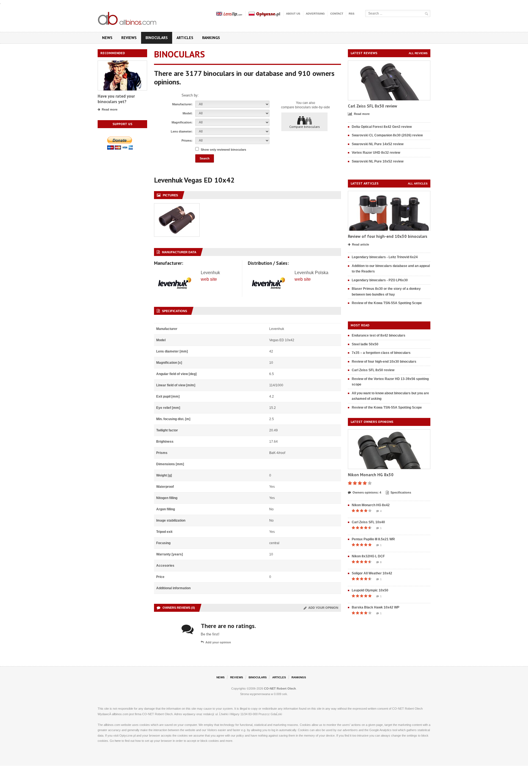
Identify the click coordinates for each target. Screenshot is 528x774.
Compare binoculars (304, 127)
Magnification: (182, 122)
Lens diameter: (182, 131)
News (107, 37)
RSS (351, 13)
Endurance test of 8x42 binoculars (378, 335)
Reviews (129, 37)
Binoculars (156, 37)
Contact (336, 13)
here (118, 740)
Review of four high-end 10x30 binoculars (387, 236)
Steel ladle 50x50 (365, 344)
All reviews (418, 53)
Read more (109, 109)
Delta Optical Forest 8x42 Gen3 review (382, 127)
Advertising (315, 13)
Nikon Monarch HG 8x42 (371, 505)
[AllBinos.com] (128, 17)
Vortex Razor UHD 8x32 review (376, 153)
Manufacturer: (182, 104)
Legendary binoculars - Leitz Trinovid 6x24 (385, 257)
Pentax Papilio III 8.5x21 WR (373, 539)
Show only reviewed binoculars (223, 149)
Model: (188, 113)
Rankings (211, 37)
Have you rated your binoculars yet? (116, 98)
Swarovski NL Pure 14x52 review (377, 144)
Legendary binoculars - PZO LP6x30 (380, 280)
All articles (418, 183)
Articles (185, 37)
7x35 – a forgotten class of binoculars (381, 353)
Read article (360, 244)
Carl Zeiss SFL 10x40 (368, 522)
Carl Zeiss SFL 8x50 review (372, 106)
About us (293, 13)
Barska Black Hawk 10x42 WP (375, 607)
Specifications (401, 492)
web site (209, 279)
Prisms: (187, 140)
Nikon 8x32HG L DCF (368, 556)
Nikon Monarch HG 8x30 (371, 474)
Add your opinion (322, 607)
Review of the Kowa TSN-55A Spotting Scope (387, 303)
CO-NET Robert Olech (280, 688)
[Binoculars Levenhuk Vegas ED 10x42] (177, 206)
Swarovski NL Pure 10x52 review (377, 161)
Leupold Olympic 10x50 (370, 590)
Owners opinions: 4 (367, 492)
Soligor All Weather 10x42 (372, 573)
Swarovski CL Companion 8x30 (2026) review (387, 135)
